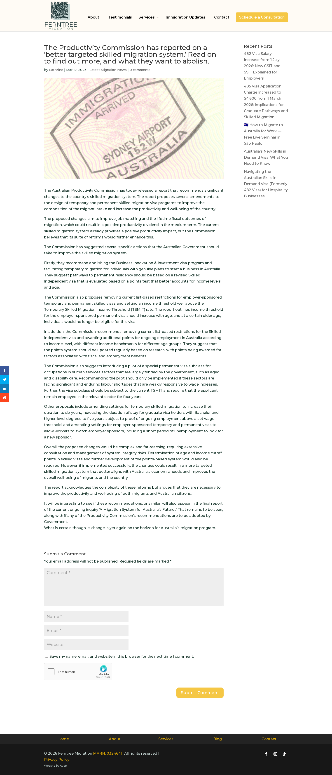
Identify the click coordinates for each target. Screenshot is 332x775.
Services (146, 17)
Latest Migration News (108, 70)
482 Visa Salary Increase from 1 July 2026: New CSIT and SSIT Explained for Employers (262, 66)
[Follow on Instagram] (275, 754)
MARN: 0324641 (107, 753)
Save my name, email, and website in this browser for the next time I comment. (121, 656)
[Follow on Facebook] (266, 754)
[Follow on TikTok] (284, 754)
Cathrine (56, 70)
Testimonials (120, 17)
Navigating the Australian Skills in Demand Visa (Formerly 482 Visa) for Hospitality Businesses (266, 184)
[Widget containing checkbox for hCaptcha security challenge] (78, 671)
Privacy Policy (56, 759)
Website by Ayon (55, 765)
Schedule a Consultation (262, 17)
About (93, 17)
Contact (221, 17)
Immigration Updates (185, 17)
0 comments (140, 70)
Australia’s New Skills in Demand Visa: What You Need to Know (266, 157)
